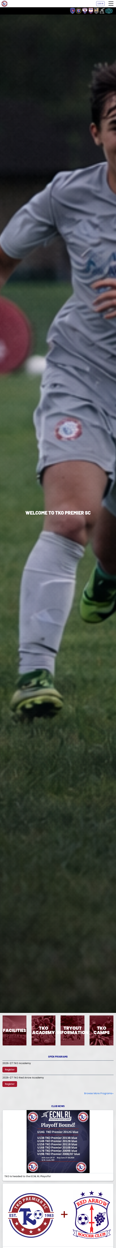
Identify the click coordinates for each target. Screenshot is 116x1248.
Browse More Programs (98, 1093)
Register (10, 1069)
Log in (100, 3)
